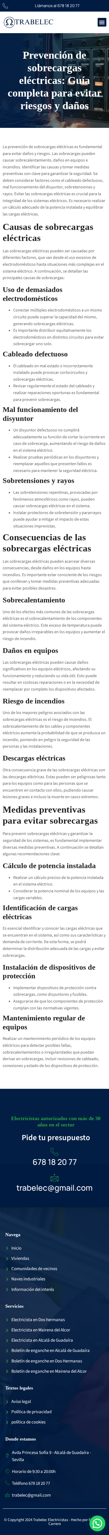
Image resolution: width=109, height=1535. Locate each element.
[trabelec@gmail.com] (54, 1177)
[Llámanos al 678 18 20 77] (5, 5)
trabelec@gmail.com (54, 1187)
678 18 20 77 (55, 1161)
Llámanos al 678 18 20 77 (57, 5)
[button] (102, 22)
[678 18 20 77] (54, 1152)
